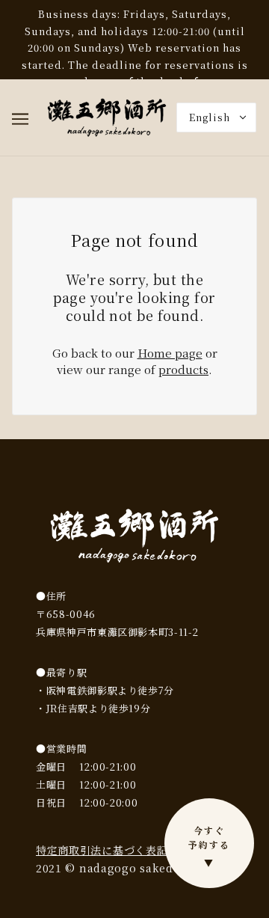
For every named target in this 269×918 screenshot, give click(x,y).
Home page (169, 353)
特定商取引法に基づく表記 (101, 849)
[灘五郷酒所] (106, 115)
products (183, 369)
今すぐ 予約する (208, 846)
